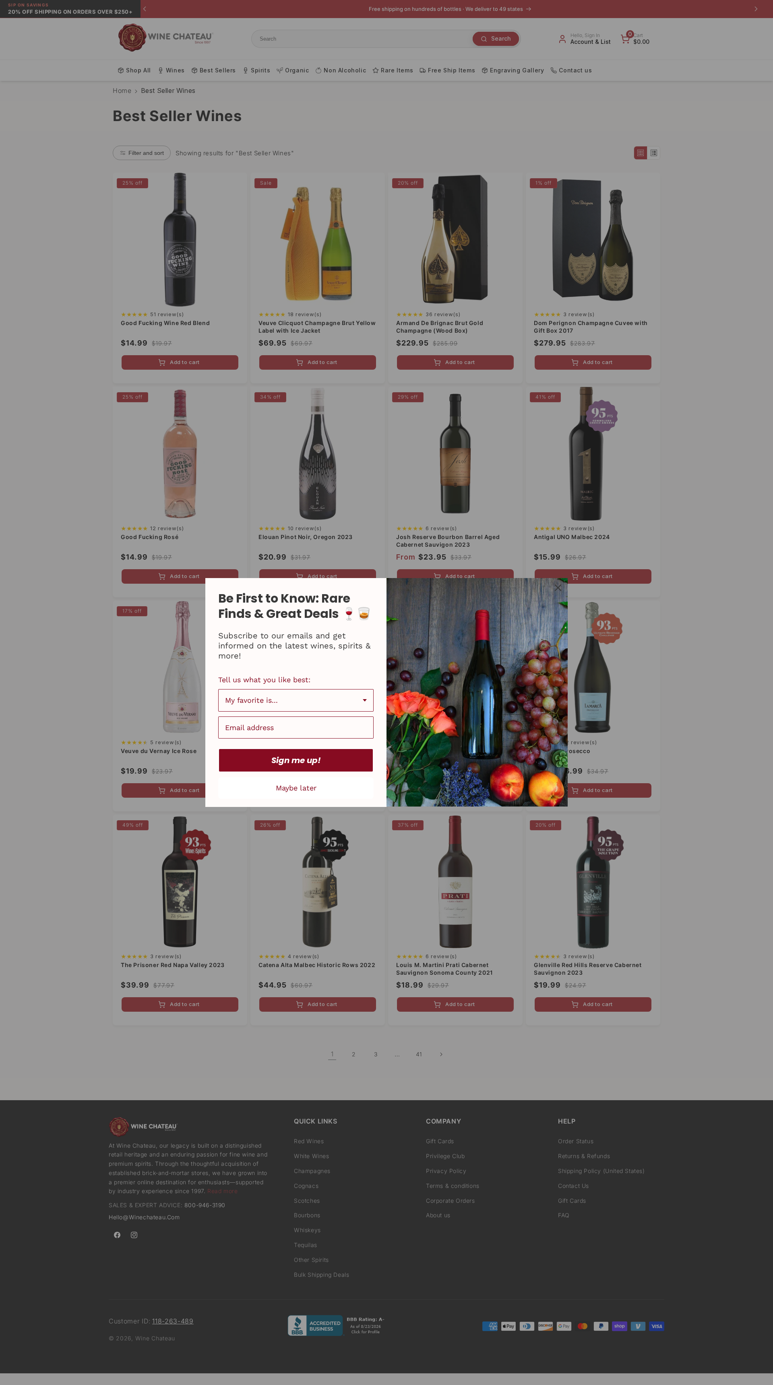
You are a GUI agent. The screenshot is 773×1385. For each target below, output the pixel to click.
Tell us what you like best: (264, 679)
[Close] (558, 587)
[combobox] (296, 700)
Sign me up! (296, 760)
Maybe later (296, 788)
